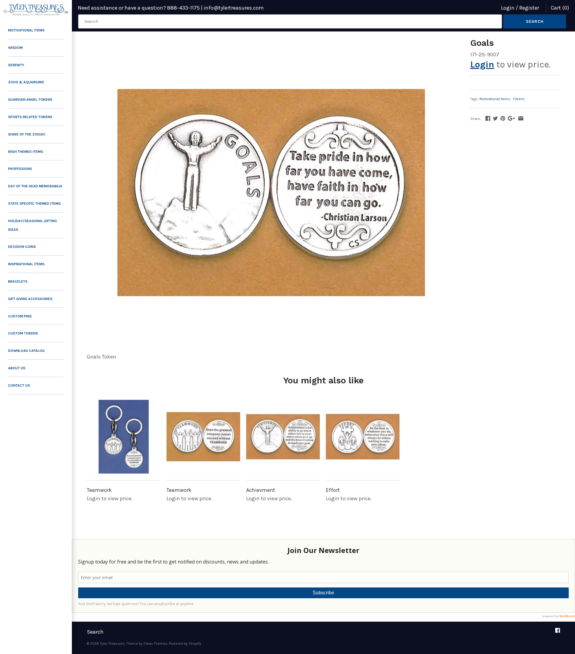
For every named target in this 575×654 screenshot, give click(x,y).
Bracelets (18, 281)
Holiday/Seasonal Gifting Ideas (32, 225)
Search (95, 632)
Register (529, 7)
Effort (333, 490)
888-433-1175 (183, 7)
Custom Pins (20, 316)
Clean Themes (155, 643)
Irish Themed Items (25, 152)
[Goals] (271, 192)
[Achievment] (283, 437)
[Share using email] (521, 118)
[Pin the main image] (502, 118)
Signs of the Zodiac (27, 134)
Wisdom (15, 48)
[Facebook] (557, 632)
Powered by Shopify (185, 643)
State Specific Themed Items (34, 203)
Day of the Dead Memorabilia (35, 186)
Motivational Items (26, 30)
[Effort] (363, 437)
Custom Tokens (23, 333)
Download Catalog (26, 351)
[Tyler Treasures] (36, 9)
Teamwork (99, 490)
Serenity (16, 65)
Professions (20, 169)
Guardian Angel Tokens (30, 99)
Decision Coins (22, 247)
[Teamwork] (124, 437)
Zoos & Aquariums (26, 82)
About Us (16, 368)
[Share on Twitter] (495, 118)
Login (508, 7)
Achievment (260, 490)
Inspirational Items (26, 264)
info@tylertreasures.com (234, 7)
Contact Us (19, 385)
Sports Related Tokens (30, 117)
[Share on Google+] (511, 118)
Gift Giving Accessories (30, 299)
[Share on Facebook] (487, 118)
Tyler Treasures (112, 643)
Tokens (519, 99)
